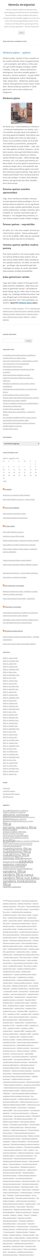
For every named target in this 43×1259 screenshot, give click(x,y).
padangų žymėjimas (9, 904)
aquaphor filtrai (34, 988)
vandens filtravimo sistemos (29, 932)
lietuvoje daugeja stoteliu (11, 1090)
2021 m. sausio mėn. (10, 766)
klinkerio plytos (25, 303)
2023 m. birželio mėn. (10, 715)
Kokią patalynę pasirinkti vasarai (14, 513)
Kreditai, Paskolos (15, 1235)
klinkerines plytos (20, 311)
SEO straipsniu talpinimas (14, 586)
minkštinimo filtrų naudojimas (21, 912)
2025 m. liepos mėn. (10, 672)
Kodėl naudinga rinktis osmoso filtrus (16, 395)
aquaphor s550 (30, 1031)
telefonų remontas (23, 1048)
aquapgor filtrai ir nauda (16, 1005)
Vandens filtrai (7, 1209)
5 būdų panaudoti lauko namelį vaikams (17, 560)
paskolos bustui (30, 1204)
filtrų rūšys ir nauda (24, 915)
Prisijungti (6, 788)
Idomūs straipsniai (21, 4)
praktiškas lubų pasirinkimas (23, 1243)
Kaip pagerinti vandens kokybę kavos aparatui (19, 545)
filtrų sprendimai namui (29, 943)
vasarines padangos (12, 886)
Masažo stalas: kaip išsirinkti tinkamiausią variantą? (21, 398)
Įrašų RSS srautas (9, 791)
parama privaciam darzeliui (12, 1173)
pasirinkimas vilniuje (9, 1175)
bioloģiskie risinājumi (28, 1167)
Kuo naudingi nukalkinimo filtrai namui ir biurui (19, 417)
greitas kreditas (10, 829)
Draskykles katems (9, 1226)
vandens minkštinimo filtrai (26, 969)
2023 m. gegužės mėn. (10, 717)
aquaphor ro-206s (27, 1028)
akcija (5, 810)
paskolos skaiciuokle (11, 867)
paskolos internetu (15, 864)
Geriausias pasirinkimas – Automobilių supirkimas (20, 573)
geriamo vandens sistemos (23, 983)
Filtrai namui (10, 526)
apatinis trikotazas (21, 810)
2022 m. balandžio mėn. (11, 729)
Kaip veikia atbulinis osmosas (13, 532)
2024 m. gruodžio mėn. (11, 686)
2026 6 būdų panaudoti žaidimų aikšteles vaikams (20, 564)
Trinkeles (34, 1215)
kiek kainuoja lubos (27, 1187)
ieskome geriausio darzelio (27, 1175)
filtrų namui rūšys (25, 957)
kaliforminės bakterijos (19, 1130)
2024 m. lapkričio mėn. (11, 689)
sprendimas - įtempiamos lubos (13, 1246)
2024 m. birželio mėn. (10, 703)
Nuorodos (31, 1224)
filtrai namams (23, 937)
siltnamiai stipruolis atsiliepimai (24, 1158)
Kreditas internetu (9, 1229)
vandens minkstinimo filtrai (19, 882)
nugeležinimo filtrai (17, 852)
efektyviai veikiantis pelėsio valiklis (14, 1105)
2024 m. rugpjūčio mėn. (11, 698)
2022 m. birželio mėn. (10, 726)
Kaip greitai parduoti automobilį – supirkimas (19, 598)
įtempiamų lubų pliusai (28, 1241)
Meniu (22, 32)
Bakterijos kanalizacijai (14, 631)
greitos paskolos (19, 1238)
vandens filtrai (14, 871)
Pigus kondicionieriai (9, 1218)
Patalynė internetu (12, 508)
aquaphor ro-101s (9, 1025)
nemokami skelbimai (25, 845)
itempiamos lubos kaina (30, 1184)
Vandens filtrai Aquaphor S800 (13, 409)
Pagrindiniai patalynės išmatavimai (15, 518)
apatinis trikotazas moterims (14, 812)
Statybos (20, 308)
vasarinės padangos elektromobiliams (24, 1093)
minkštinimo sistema (10, 915)
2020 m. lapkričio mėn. (11, 771)
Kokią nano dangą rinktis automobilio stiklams (19, 644)
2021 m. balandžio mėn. (11, 757)
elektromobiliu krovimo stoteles (13, 1204)
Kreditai (5, 1235)
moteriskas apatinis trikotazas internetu (20, 843)
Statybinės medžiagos (26, 1221)
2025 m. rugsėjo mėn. (10, 666)
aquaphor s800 (22, 1011)
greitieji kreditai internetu (13, 833)
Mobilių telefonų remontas (12, 426)
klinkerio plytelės (34, 311)
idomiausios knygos (12, 835)
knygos (24, 835)
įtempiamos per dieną (10, 1255)
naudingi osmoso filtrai (25, 929)
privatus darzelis (8, 1178)
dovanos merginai (19, 819)
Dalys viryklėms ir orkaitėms (13, 1147)
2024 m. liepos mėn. (10, 700)
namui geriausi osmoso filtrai (23, 963)
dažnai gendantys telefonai (13, 1085)
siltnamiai (35, 1190)
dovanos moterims (11, 821)
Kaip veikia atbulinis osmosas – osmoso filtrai (19, 499)
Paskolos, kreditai (28, 1235)
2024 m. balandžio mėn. (11, 709)
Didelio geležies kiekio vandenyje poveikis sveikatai (21, 540)
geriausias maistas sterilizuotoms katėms (16, 1076)
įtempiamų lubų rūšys (26, 1255)
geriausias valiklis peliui (11, 1102)
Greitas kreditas (35, 1229)
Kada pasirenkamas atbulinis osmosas (16, 375)
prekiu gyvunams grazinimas (25, 1201)
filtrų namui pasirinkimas (11, 935)
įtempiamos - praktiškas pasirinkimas (20, 1252)
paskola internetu (11, 861)
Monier (20, 1215)
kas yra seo (34, 1048)
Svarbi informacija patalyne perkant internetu (19, 423)
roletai (22, 866)
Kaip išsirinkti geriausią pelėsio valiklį (16, 420)
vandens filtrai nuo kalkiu (21, 878)
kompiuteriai (24, 838)
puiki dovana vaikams (27, 1065)
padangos (27, 858)
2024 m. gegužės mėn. (10, 706)
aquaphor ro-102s (14, 1014)
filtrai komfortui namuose (29, 935)
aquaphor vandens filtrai (19, 988)
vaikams (31, 1150)
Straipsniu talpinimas (13, 607)
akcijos (10, 810)
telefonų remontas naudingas (22, 1071)
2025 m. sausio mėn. (10, 683)
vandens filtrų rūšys (9, 969)
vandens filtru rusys (9, 1011)
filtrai (7, 823)
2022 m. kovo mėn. (9, 732)
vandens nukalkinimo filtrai (26, 980)
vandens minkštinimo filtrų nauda (25, 974)
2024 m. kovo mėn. (9, 712)
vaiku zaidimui (14, 1167)
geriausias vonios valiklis (32, 1085)
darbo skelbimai (30, 817)
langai (5, 843)
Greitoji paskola (9, 1232)
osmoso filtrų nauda (21, 909)
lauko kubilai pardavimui (25, 1045)
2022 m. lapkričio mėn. (11, 720)
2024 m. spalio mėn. (10, 692)
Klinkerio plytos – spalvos (17, 52)
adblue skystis (31, 1170)
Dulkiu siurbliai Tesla (16, 1127)
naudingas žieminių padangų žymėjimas (16, 1096)
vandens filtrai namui (18, 875)
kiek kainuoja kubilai (33, 1082)
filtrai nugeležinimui (33, 906)
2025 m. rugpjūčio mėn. (11, 669)
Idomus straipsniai (14, 901)
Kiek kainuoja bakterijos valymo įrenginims (25, 1144)
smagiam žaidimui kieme (11, 1068)
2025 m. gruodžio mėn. (11, 661)
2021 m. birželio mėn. (10, 751)
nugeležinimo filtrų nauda (11, 971)
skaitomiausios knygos (13, 868)
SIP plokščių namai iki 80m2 (23, 1119)
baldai (23, 817)
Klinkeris (8, 489)
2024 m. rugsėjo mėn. (10, 695)
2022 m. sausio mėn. (10, 737)
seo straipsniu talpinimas (20, 1056)
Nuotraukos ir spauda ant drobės (15, 577)
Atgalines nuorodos (24, 1218)
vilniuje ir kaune (16, 1249)
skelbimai (28, 868)
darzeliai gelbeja (28, 1173)
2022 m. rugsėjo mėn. (10, 723)
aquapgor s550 (26, 1014)
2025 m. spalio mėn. (10, 664)
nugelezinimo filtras (17, 848)
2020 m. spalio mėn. (10, 774)
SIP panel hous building (32, 1147)
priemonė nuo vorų (9, 1048)
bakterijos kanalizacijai (12, 817)
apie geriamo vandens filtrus (20, 923)
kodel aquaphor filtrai (26, 1020)
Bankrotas (30, 1207)
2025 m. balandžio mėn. (11, 675)
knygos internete (11, 837)
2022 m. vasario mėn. (10, 734)
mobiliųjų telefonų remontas (21, 1079)
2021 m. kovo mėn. (9, 760)
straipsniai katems (26, 1192)
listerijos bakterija (15, 1164)
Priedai (14, 308)
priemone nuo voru (9, 1045)
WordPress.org (8, 797)
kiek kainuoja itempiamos (11, 1187)
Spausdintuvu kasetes (10, 1221)
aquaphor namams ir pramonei (13, 1000)
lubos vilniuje (26, 1190)
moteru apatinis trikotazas (11, 845)
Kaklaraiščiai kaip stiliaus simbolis (14, 400)
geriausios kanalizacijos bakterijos (14, 1170)
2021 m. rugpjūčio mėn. (11, 746)
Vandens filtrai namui (10, 429)
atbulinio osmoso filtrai (31, 920)
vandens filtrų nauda (15, 966)
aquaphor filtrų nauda (22, 1003)
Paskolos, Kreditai (22, 1232)
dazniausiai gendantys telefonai (23, 1073)
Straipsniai (33, 1226)
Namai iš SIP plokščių (19, 1141)
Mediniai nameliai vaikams (23, 1209)
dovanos (7, 818)
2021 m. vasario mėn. (10, 763)
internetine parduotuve (29, 901)
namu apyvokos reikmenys (13, 1150)
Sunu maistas (21, 1224)
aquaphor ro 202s (27, 1037)
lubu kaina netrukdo (28, 1181)
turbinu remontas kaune (11, 1192)
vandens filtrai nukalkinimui (17, 918)
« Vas (4, 481)
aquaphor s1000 (25, 1034)
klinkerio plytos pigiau (15, 317)
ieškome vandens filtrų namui (12, 946)
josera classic (22, 1107)
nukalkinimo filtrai (16, 855)
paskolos (26, 861)
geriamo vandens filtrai (19, 827)
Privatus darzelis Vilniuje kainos (24, 1133)
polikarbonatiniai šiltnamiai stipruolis (15, 1161)
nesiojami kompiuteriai (12, 846)
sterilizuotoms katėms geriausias (14, 1082)
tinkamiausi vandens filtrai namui (20, 940)
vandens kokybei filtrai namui (17, 949)
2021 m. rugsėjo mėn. (10, 743)
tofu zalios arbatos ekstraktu (25, 1198)
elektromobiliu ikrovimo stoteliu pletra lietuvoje (19, 1088)
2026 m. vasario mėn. (10, 658)
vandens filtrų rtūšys (23, 952)
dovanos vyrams (26, 821)
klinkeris (27, 317)
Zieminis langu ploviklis (22, 1195)
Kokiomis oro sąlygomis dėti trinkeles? (16, 495)
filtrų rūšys (21, 906)
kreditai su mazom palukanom (27, 841)
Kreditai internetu (23, 1226)
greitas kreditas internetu (14, 831)
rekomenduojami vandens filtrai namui (26, 954)
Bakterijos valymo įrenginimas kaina (15, 1136)
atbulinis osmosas (16, 815)
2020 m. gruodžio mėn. (11, 768)
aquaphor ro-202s (22, 1025)
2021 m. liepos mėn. (10, 749)
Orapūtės (10, 1195)
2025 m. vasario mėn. (10, 681)
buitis (25, 1150)
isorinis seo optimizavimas (20, 1113)
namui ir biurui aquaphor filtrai (18, 1017)
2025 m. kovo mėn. (9, 678)
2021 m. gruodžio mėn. (11, 740)
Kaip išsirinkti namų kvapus (12, 366)
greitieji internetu (32, 1238)
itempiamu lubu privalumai (12, 1181)
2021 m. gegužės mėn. (10, 754)
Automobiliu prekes (9, 1224)
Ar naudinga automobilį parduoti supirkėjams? (19, 355)
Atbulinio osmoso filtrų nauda (13, 536)
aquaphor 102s (14, 1037)
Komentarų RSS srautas (11, 794)
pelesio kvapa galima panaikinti (27, 1042)
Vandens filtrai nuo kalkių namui (14, 358)
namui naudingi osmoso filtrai (26, 926)
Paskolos (32, 1232)
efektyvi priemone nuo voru (29, 1102)
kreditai (9, 840)
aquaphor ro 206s (9, 1039)
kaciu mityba (21, 1207)
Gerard (26, 1215)
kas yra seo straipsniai (21, 1110)
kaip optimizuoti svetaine (22, 1116)
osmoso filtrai (13, 858)
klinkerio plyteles (9, 314)
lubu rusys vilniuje (15, 1190)
